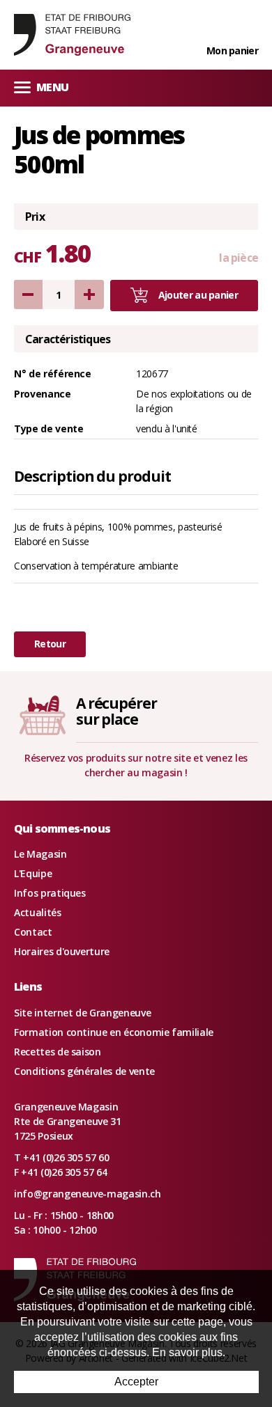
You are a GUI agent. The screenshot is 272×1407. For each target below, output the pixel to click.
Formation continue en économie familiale (113, 1032)
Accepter (136, 1382)
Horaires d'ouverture (61, 951)
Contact (33, 931)
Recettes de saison (57, 1051)
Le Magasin (40, 853)
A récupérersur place (116, 711)
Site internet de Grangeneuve (82, 1012)
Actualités (37, 912)
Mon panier (232, 50)
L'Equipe (33, 873)
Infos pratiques (50, 892)
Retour (50, 643)
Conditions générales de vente (84, 1071)
